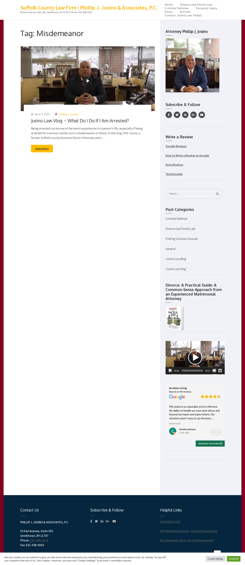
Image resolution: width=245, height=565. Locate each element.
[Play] (170, 370)
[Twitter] (177, 115)
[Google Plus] (193, 115)
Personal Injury (206, 8)
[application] (195, 357)
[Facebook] (169, 115)
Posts (169, 11)
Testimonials (174, 174)
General (171, 249)
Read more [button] (175, 423)
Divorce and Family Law (196, 4)
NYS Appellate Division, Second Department (188, 531)
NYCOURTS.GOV (170, 522)
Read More (42, 148)
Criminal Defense (177, 8)
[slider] (192, 371)
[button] (195, 357)
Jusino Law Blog (176, 259)
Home (169, 4)
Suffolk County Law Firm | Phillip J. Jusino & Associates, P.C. (88, 7)
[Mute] (214, 370)
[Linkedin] (185, 115)
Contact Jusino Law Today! (183, 15)
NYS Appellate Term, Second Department (187, 540)
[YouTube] (202, 115)
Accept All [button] (233, 558)
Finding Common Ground (181, 239)
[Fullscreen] (220, 370)
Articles (185, 11)
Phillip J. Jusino (68, 114)
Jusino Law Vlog (176, 269)
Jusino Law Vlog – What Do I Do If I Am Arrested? (80, 120)
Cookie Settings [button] (215, 558)
